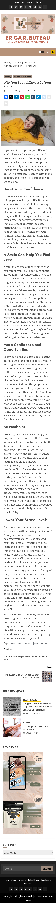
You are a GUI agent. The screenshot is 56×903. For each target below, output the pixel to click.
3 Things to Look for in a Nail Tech (37, 728)
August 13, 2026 (33, 713)
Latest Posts (33, 880)
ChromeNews (40, 896)
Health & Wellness (22, 76)
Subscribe (53, 52)
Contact (22, 880)
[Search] (47, 52)
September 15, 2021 (29, 91)
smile (36, 643)
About (14, 880)
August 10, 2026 (33, 733)
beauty (13, 643)
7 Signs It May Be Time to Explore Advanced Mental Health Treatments (37, 706)
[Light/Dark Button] (41, 52)
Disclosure (46, 880)
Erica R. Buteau (28, 38)
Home (6, 880)
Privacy (27, 883)
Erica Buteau (11, 91)
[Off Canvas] (3, 52)
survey (19, 302)
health (20, 643)
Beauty (8, 76)
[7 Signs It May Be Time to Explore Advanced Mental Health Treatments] (12, 706)
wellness (44, 643)
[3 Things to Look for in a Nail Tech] (12, 727)
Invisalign (28, 643)
